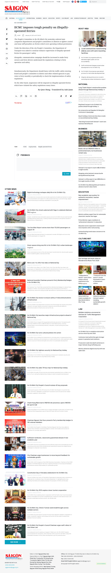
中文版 (58, 1)
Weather (102, 18)
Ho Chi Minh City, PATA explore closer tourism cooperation (47, 490)
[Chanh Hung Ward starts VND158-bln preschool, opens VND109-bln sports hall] (15, 409)
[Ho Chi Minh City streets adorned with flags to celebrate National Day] (15, 216)
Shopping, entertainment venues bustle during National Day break (90, 174)
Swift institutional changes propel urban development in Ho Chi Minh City (92, 66)
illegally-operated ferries (45, 146)
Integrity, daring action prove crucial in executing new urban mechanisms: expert (93, 78)
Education (51, 18)
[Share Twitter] (7, 39)
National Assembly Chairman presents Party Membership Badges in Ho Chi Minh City (49, 281)
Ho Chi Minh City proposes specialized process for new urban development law (92, 72)
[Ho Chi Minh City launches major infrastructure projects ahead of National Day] (15, 321)
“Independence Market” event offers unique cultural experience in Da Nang (84, 279)
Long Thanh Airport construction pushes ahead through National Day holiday (92, 89)
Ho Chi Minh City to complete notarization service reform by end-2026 (91, 332)
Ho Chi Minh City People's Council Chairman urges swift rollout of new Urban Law (49, 526)
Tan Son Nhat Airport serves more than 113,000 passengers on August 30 (48, 229)
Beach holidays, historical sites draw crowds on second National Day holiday (92, 117)
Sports (58, 18)
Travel (96, 18)
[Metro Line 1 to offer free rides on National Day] (15, 269)
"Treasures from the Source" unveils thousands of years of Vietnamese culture (99, 279)
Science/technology (80, 18)
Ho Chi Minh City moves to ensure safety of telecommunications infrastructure (49, 299)
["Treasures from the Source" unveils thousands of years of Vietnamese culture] (99, 269)
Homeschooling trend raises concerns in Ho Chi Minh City (91, 232)
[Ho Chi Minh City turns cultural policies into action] (15, 339)
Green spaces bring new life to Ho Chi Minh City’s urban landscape (49, 246)
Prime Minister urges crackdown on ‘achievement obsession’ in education (90, 221)
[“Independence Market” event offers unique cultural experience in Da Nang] (84, 269)
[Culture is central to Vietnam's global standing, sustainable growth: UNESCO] (99, 290)
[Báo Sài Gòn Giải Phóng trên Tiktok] (78, 2)
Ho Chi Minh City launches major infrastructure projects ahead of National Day (49, 316)
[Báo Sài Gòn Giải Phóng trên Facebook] (73, 2)
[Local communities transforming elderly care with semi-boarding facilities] (92, 39)
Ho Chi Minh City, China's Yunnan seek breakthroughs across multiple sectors (48, 509)
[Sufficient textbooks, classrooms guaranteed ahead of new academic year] (15, 444)
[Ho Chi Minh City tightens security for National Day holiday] (15, 356)
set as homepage (101, 563)
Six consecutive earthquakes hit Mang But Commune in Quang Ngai (91, 111)
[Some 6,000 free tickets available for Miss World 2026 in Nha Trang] (84, 290)
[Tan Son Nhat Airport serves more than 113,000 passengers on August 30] (15, 233)
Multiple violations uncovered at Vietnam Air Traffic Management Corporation (89, 314)
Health (45, 18)
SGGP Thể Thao (36, 1)
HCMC (25, 146)
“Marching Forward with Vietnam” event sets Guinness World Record (92, 122)
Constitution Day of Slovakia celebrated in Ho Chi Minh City (47, 473)
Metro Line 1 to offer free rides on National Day (43, 263)
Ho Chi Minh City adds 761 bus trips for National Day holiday (47, 368)
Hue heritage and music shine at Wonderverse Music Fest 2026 (89, 259)
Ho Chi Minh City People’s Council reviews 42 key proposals (47, 385)
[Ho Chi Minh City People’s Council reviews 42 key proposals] (15, 391)
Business (39, 18)
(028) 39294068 (9, 565)
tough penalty (32, 146)
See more (14, 542)
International (31, 18)
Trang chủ (6, 18)
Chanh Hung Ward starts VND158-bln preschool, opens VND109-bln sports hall (49, 404)
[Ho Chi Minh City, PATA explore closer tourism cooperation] (15, 496)
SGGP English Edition (17, 10)
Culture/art (65, 18)
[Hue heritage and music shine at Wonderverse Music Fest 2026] (92, 249)
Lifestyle (90, 18)
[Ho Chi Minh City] (7, 63)
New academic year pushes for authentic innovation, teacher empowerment (88, 197)
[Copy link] (7, 54)
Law (72, 18)
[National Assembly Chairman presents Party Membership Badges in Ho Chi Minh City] (15, 286)
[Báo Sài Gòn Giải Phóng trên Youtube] (75, 2)
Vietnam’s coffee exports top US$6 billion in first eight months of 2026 (91, 180)
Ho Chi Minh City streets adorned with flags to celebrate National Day (49, 211)
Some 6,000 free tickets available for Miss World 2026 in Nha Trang (84, 299)
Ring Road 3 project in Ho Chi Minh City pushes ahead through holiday (90, 105)
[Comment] (7, 59)
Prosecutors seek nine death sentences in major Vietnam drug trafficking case (91, 344)
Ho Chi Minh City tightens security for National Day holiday (47, 350)
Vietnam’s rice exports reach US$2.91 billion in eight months (91, 168)
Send (67, 174)
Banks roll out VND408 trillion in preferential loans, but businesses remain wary (90, 151)
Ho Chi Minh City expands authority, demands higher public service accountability (91, 59)
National (12, 18)
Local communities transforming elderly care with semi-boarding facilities (93, 51)
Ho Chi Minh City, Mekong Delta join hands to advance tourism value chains (91, 186)
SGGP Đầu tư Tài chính (48, 1)
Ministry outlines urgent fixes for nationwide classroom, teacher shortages (92, 215)
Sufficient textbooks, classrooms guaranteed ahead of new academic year (47, 439)
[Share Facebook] (7, 34)
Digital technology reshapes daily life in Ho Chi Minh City (46, 192)
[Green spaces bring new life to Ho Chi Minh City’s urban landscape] (15, 251)
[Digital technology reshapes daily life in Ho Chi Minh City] (15, 198)
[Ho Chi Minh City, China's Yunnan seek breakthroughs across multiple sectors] (15, 514)
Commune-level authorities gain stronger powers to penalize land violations (91, 338)
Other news (10, 189)
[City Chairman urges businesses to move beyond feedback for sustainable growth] (15, 461)
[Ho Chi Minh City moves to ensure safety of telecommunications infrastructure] (15, 304)
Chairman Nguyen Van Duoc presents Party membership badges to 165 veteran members (50, 421)
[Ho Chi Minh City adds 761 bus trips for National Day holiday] (15, 374)
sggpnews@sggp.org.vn (11, 567)
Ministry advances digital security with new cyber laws (91, 349)
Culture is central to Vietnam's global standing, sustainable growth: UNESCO (99, 300)
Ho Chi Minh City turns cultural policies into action (44, 333)
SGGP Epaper (66, 1)
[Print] (7, 49)
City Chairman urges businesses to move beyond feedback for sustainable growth (48, 456)
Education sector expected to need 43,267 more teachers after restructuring (91, 227)
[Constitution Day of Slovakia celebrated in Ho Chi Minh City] (15, 479)
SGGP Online (26, 1)
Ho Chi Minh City (20, 18)
